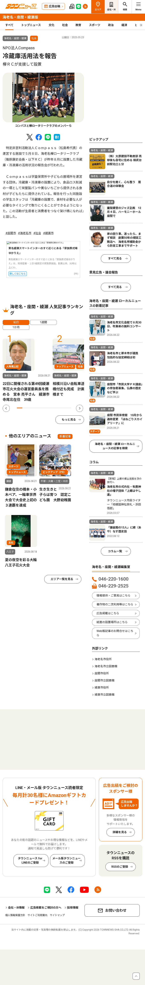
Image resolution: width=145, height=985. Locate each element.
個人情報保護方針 (15, 915)
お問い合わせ (115, 910)
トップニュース (31, 25)
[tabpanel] (43, 100)
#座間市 (10, 233)
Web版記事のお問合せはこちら (115, 633)
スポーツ (94, 25)
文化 (51, 25)
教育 (78, 25)
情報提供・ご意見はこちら (113, 595)
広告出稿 (54, 6)
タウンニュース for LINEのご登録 (30, 860)
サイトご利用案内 (37, 915)
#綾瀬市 (48, 233)
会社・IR (111, 9)
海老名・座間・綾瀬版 (20, 17)
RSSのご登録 (119, 866)
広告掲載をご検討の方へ (45, 907)
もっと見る (69, 419)
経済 (124, 25)
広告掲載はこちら (108, 613)
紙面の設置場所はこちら (112, 622)
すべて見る (115, 258)
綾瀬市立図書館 (104, 694)
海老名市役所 (103, 659)
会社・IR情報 (16, 907)
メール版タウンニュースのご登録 (66, 860)
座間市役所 (102, 673)
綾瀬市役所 (102, 687)
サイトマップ (57, 915)
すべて (9, 25)
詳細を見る (120, 832)
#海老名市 (24, 233)
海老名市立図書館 (106, 666)
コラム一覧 (115, 551)
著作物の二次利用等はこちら (115, 604)
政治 (111, 25)
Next (79, 408)
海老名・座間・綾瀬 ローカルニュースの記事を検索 (115, 446)
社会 (65, 25)
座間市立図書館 (104, 680)
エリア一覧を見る (62, 579)
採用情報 (72, 907)
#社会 (37, 233)
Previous (6, 408)
